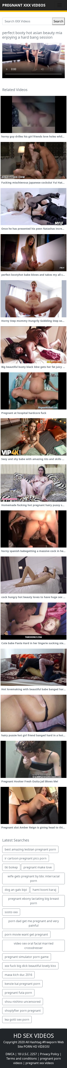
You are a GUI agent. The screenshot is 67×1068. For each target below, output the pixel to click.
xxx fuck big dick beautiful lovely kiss (30, 966)
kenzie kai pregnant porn (22, 984)
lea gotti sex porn (17, 1019)
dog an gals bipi (16, 890)
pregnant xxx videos (39, 1063)
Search (58, 21)
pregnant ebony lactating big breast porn (33, 901)
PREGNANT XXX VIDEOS (23, 5)
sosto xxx (11, 912)
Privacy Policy (49, 1054)
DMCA (10, 1054)
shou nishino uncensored (23, 1002)
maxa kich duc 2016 (18, 975)
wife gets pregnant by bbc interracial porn (34, 878)
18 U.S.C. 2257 (27, 1054)
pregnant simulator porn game (27, 957)
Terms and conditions (21, 1058)
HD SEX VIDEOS (33, 1035)
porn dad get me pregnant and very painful (33, 923)
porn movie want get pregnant (26, 934)
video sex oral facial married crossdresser (33, 945)
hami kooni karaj (44, 890)
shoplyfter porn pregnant (23, 1010)
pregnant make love (37, 867)
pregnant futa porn (18, 993)
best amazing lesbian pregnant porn (30, 849)
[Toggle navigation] (59, 5)
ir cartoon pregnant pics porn (26, 858)
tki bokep (11, 867)
